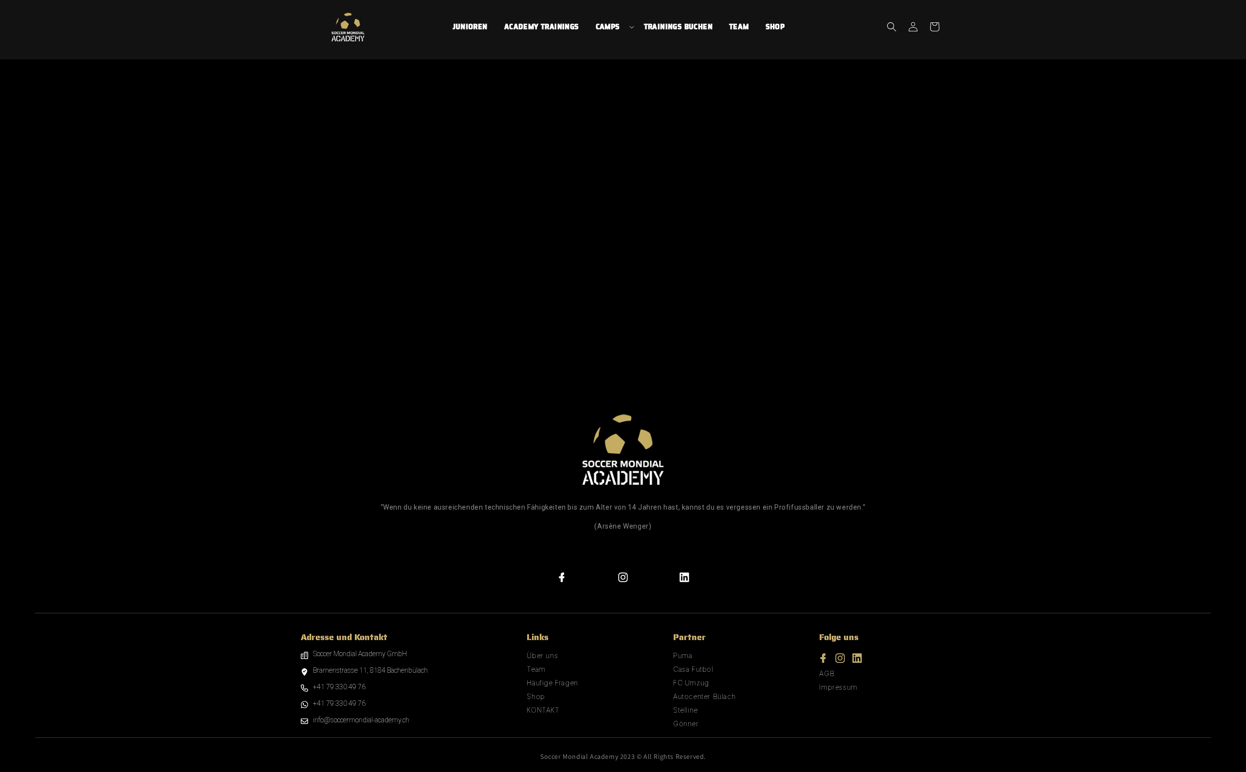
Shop (536, 696)
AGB (826, 673)
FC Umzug (691, 683)
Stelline (685, 710)
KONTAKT (543, 710)
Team (536, 669)
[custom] (561, 577)
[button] (614, 27)
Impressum (838, 687)
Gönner (686, 723)
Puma (682, 655)
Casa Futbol (693, 669)
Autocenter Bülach (704, 696)
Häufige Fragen (552, 683)
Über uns (542, 655)
